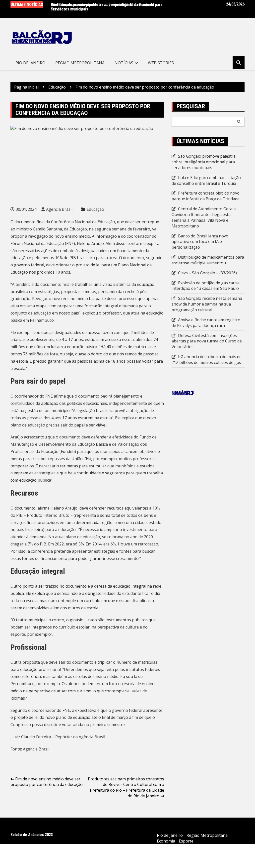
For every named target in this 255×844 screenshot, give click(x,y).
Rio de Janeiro (30, 63)
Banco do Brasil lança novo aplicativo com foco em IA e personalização (200, 241)
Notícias (124, 63)
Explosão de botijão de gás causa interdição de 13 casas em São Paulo (206, 285)
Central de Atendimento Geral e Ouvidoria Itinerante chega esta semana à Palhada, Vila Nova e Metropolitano (204, 217)
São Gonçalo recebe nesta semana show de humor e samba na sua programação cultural (207, 304)
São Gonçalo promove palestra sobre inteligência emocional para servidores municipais (107, 6)
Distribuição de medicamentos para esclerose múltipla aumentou (208, 260)
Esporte (186, 841)
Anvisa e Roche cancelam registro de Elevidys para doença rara (206, 322)
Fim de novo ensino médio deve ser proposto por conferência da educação (46, 781)
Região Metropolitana (80, 63)
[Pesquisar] (239, 122)
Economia (166, 841)
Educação (95, 209)
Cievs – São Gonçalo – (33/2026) (207, 273)
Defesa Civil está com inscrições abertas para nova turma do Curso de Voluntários (207, 341)
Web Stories (161, 63)
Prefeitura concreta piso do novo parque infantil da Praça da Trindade (206, 196)
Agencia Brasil (59, 209)
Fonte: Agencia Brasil (29, 749)
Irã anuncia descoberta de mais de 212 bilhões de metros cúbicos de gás (207, 359)
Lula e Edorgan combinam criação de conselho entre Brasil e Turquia (206, 180)
